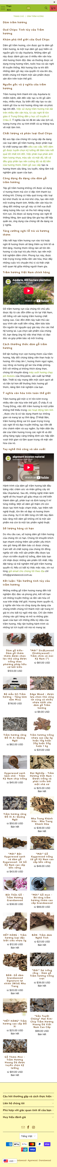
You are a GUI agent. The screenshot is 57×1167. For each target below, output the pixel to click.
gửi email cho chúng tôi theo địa (26, 571)
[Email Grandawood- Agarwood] (23, 1127)
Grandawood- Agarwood (26, 1160)
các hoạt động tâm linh (40, 410)
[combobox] (9, 1161)
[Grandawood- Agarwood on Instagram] (33, 1127)
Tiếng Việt (26, 1136)
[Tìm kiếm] (46, 8)
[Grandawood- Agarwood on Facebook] (28, 1127)
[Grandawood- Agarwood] (28, 8)
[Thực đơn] (2, 8)
